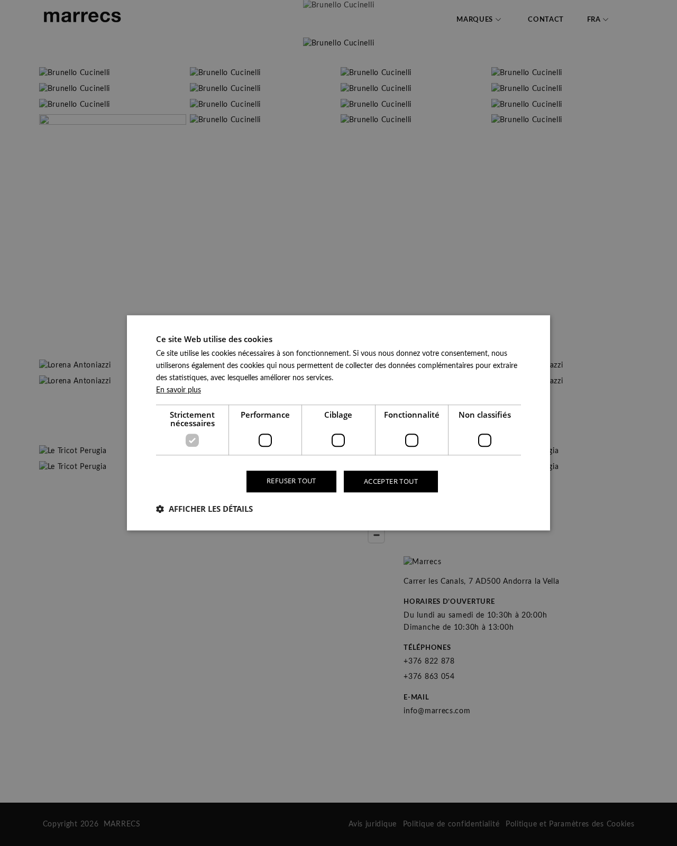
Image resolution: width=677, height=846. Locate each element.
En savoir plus (178, 390)
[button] (204, 509)
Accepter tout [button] (391, 481)
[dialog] (338, 422)
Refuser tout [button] (291, 480)
